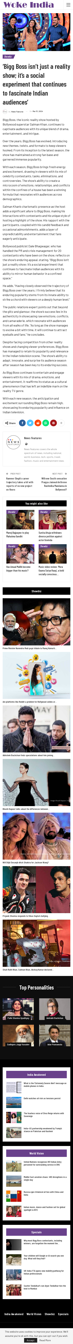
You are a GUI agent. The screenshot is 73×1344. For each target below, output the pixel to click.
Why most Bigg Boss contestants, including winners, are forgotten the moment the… (43, 1242)
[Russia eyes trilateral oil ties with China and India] (13, 1196)
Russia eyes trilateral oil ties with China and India (43, 1193)
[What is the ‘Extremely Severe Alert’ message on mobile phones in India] (13, 1087)
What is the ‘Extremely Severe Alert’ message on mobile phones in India (45, 1084)
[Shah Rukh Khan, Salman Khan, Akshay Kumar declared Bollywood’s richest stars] (36, 943)
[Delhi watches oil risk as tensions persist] (13, 1102)
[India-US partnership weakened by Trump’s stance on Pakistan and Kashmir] (13, 1132)
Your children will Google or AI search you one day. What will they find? (44, 1257)
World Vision (34, 1314)
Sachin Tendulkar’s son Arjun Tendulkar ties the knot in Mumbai (45, 1287)
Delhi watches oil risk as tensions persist (42, 1098)
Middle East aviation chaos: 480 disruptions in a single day (45, 1178)
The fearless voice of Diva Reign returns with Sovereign (44, 1114)
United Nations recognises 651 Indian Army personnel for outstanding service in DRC (42, 1163)
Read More (45, 1340)
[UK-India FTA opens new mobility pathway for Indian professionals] (13, 1275)
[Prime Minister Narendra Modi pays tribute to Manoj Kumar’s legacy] (36, 621)
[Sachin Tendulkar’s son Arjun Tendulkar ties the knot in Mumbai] (13, 1290)
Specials (63, 1314)
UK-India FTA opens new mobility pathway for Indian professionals (44, 1272)
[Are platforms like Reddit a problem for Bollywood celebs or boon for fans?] (36, 675)
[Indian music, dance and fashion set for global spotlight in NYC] (13, 1211)
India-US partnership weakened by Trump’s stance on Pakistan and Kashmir (43, 1130)
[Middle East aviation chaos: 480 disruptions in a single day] (13, 1181)
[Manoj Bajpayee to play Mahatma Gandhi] (20, 519)
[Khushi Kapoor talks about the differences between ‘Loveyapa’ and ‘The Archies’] (36, 782)
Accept (31, 1340)
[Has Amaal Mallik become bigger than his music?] (20, 554)
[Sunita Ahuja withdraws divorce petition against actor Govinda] (53, 519)
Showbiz (8, 56)
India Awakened (13, 1314)
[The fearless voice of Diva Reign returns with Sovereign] (13, 1117)
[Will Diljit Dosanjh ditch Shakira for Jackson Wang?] (36, 836)
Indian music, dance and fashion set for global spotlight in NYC (44, 1208)
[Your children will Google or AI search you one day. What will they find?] (13, 1260)
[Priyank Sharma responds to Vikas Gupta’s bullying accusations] (36, 889)
